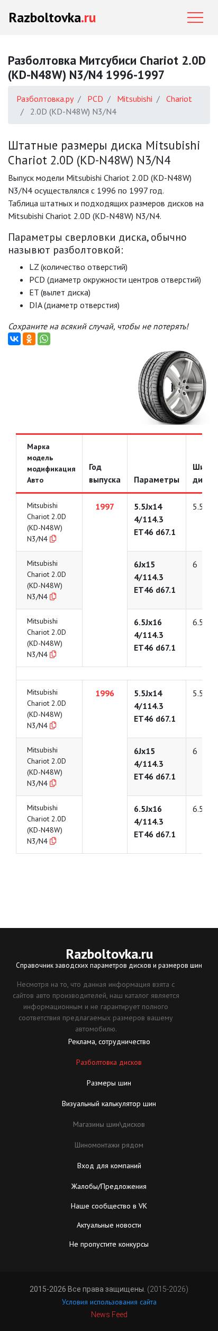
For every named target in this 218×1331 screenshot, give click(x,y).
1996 (104, 693)
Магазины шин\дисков (109, 1124)
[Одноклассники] (29, 338)
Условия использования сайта (109, 1302)
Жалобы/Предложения (109, 1186)
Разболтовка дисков (109, 1062)
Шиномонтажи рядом (109, 1145)
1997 (104, 506)
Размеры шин (109, 1083)
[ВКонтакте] (14, 338)
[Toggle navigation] (195, 17)
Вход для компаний (109, 1165)
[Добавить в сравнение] (53, 539)
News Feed (109, 1314)
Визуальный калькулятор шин (109, 1103)
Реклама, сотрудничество (109, 1041)
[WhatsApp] (44, 338)
